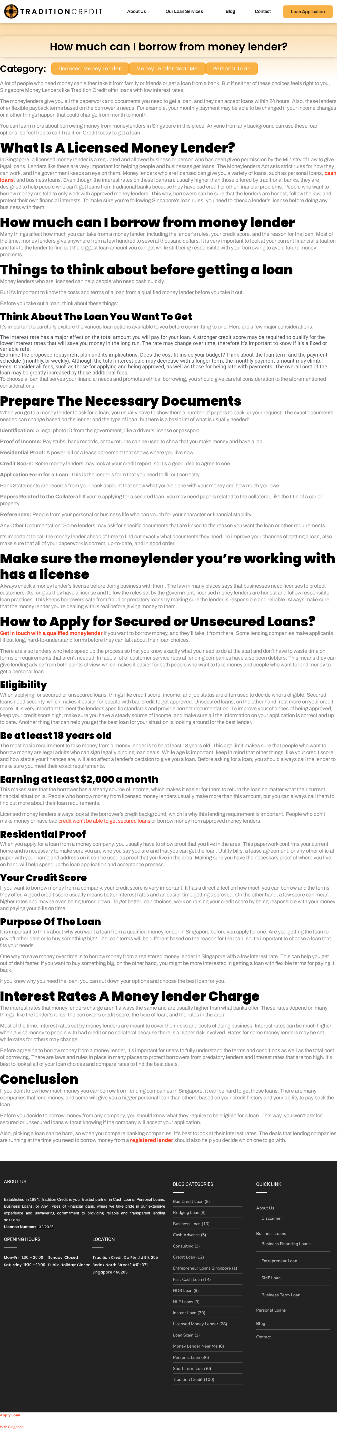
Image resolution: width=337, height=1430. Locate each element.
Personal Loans (271, 1310)
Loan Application (308, 11)
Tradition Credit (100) (193, 1379)
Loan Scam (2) (186, 1335)
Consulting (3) (186, 1246)
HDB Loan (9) (186, 1290)
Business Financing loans (286, 1244)
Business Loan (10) (191, 1224)
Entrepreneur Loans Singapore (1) (205, 1268)
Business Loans (271, 1233)
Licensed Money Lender (90, 68)
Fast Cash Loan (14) (192, 1279)
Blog (230, 11)
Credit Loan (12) (188, 1257)
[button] (186, 11)
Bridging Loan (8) (189, 1212)
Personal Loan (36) (191, 1357)
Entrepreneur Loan (279, 1261)
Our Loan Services (184, 11)
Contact (263, 11)
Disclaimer (271, 1218)
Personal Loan (232, 68)
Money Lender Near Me (167, 68)
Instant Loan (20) (189, 1313)
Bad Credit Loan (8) (191, 1201)
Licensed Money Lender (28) (200, 1324)
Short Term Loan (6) (192, 1368)
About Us (136, 11)
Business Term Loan (280, 1295)
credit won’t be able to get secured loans (104, 821)
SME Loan (271, 1278)
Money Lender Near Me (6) (198, 1346)
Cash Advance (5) (189, 1235)
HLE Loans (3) (186, 1302)
